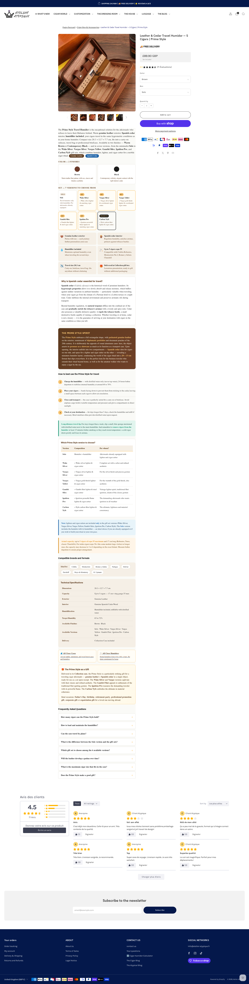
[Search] (243, 13)
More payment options (165, 131)
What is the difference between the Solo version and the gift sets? (89, 741)
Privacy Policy (72, 956)
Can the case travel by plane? (73, 733)
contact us (131, 946)
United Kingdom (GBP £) (14, 979)
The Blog (162, 14)
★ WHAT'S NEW (42, 14)
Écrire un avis (44, 830)
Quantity (144, 101)
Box (141, 86)
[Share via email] (173, 153)
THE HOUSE (129, 14)
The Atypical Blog (134, 965)
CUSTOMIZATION (82, 14)
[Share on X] (162, 153)
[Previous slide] (64, 73)
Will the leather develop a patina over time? (80, 758)
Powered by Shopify (217, 979)
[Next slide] (130, 73)
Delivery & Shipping (13, 956)
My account (9, 951)
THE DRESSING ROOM (107, 14)
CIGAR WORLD (60, 14)
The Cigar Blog (133, 960)
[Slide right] (126, 117)
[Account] (230, 13)
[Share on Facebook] (157, 153)
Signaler (89, 834)
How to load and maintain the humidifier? (79, 725)
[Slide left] (67, 117)
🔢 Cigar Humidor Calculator (140, 956)
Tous (77, 803)
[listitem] (124, 3)
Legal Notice (71, 960)
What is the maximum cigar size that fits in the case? (84, 766)
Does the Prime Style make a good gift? (78, 775)
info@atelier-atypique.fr (199, 946)
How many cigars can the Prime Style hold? (80, 716)
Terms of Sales (72, 951)
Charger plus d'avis (151, 877)
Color (142, 73)
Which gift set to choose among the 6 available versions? (85, 750)
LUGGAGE (146, 14)
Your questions (133, 951)
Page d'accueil (69, 27)
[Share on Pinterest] (167, 153)
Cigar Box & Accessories (88, 27)
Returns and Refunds (13, 960)
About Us (70, 946)
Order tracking (10, 946)
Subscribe (160, 910)
